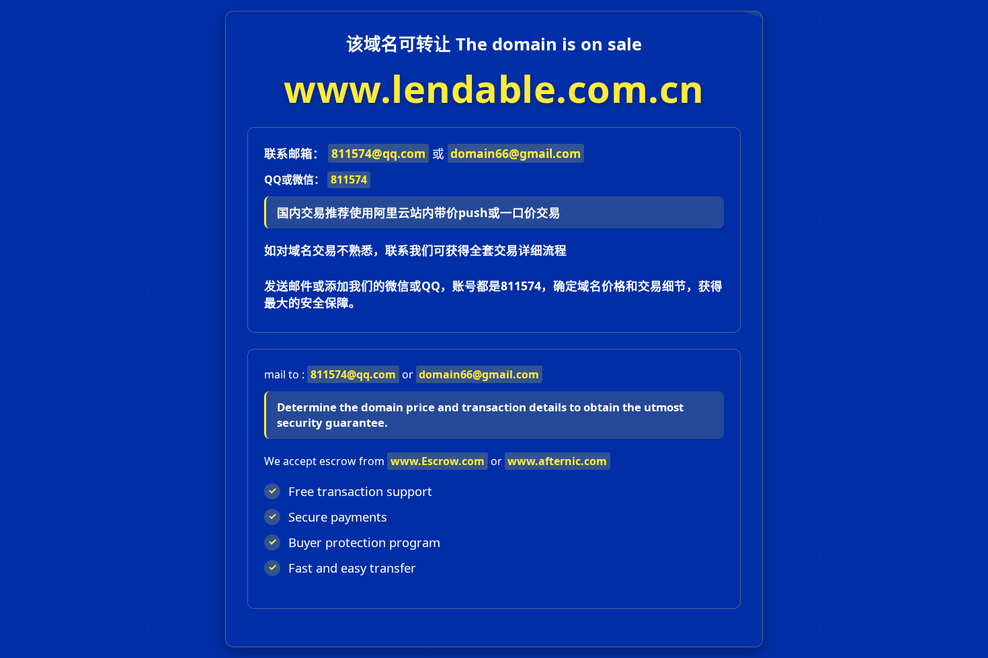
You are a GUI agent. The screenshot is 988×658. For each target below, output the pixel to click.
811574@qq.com (378, 153)
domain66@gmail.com (515, 153)
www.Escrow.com (437, 461)
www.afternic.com (557, 461)
